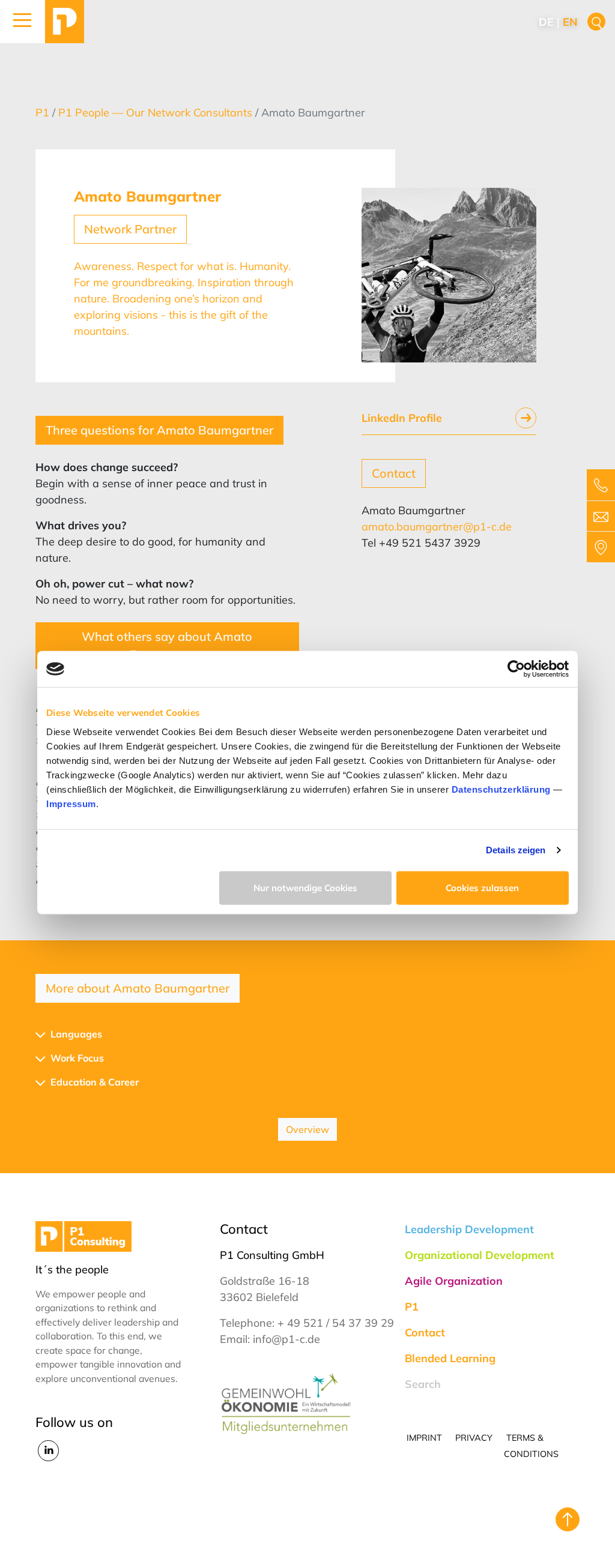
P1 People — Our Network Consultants (156, 112)
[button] (22, 21)
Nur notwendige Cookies (305, 887)
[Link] (64, 21)
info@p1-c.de (286, 1339)
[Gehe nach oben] (568, 1519)
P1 (43, 112)
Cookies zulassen (482, 887)
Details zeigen (515, 850)
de (546, 22)
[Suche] (596, 22)
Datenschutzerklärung (501, 789)
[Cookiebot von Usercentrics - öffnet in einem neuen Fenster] (516, 669)
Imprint (424, 1437)
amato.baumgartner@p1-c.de (437, 526)
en (570, 22)
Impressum (71, 803)
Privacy (473, 1437)
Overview (307, 1129)
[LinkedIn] (48, 1449)
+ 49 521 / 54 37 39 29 (335, 1323)
